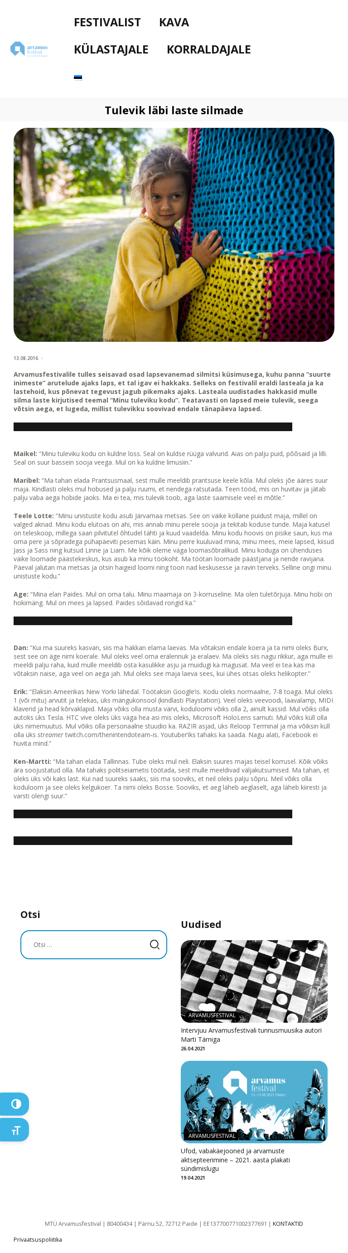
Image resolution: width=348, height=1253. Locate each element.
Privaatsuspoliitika (38, 1239)
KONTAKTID (288, 1224)
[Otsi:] (93, 944)
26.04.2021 (193, 1048)
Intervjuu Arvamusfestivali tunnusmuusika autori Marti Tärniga (251, 1035)
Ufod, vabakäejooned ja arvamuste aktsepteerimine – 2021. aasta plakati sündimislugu (235, 1159)
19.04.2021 (193, 1177)
